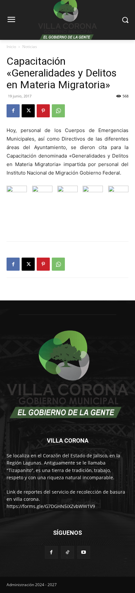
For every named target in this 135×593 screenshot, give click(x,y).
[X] (28, 110)
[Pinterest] (43, 110)
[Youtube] (83, 552)
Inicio (11, 46)
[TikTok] (67, 552)
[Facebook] (13, 110)
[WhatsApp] (58, 110)
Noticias (29, 46)
